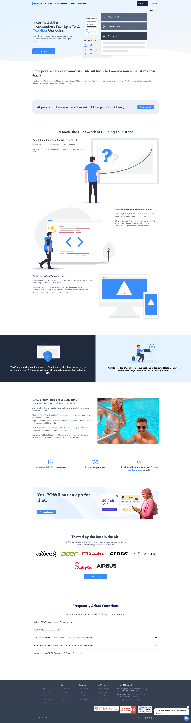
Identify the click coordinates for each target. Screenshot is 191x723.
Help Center (170, 367)
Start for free (142, 3)
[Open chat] (186, 718)
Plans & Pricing (61, 3)
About (72, 3)
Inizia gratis (43, 51)
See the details (145, 107)
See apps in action (47, 512)
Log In (154, 3)
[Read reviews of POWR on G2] (128, 709)
